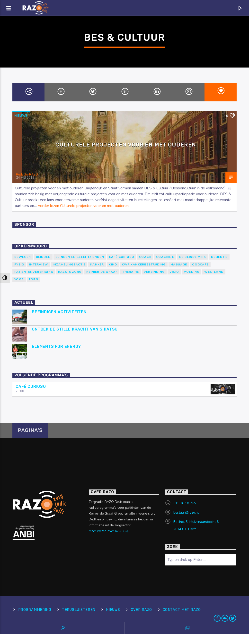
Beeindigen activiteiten (59, 312)
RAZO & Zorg (69, 272)
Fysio (19, 264)
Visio (174, 272)
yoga (19, 279)
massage (178, 264)
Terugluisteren (78, 610)
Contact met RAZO (182, 610)
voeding (191, 272)
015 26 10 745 (184, 503)
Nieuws (21, 116)
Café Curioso (121, 257)
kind (113, 264)
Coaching (165, 257)
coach (145, 257)
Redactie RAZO (27, 174)
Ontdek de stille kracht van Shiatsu (75, 329)
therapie (130, 272)
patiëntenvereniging (33, 272)
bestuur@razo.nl (186, 512)
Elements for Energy (56, 346)
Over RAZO (141, 610)
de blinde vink (192, 257)
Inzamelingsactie (69, 264)
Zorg (33, 279)
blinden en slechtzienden (79, 257)
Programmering (34, 610)
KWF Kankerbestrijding (144, 264)
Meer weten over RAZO (107, 531)
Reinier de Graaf (101, 272)
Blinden (43, 257)
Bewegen (22, 257)
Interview (38, 264)
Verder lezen (83, 205)
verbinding (154, 272)
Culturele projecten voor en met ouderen (125, 144)
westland (213, 272)
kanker (97, 264)
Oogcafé (200, 264)
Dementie (219, 257)
